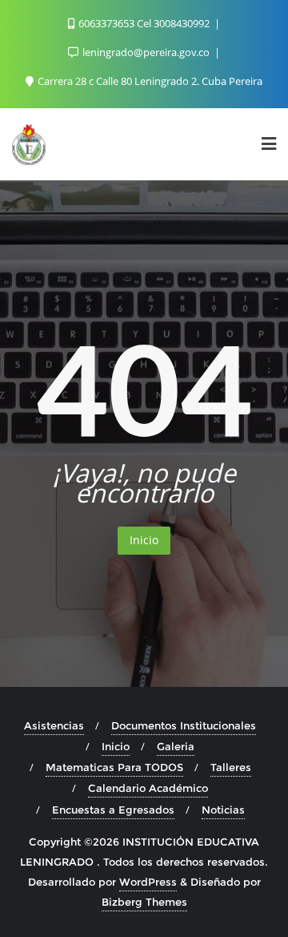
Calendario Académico (148, 788)
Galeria (175, 746)
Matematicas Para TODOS (114, 767)
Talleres (230, 767)
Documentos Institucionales (183, 725)
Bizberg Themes (144, 901)
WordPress (148, 881)
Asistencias (54, 725)
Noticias (223, 809)
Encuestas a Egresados (113, 809)
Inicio (144, 539)
